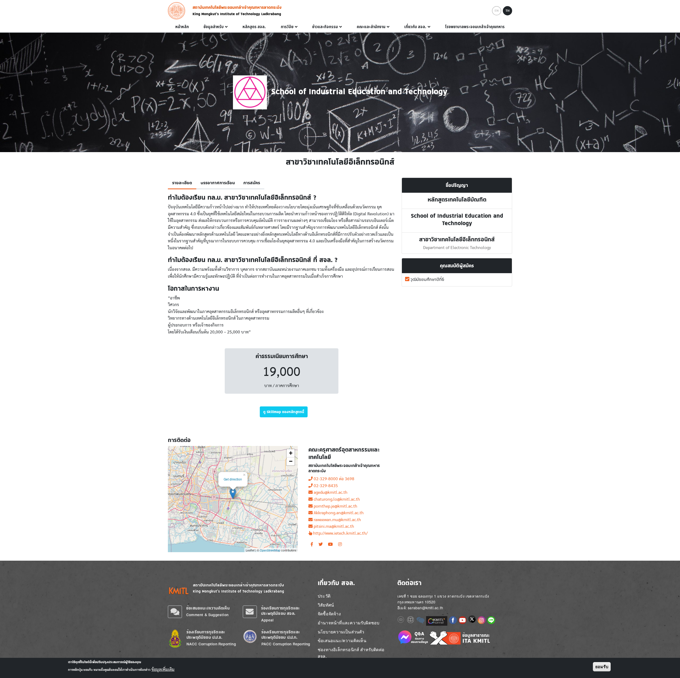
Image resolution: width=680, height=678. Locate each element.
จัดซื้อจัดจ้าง (329, 614)
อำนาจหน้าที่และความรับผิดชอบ (348, 623)
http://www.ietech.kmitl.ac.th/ (340, 533)
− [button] (290, 461)
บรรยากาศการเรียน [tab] (218, 183)
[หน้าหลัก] (178, 10)
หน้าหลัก (182, 27)
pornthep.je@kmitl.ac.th (335, 506)
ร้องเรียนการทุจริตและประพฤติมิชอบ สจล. (280, 611)
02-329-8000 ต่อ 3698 (334, 479)
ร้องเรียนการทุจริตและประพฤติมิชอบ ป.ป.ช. (205, 634)
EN (497, 10)
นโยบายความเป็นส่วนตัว (341, 632)
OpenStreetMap (270, 550)
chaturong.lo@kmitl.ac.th (337, 499)
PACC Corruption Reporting (285, 643)
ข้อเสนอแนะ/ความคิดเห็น (208, 608)
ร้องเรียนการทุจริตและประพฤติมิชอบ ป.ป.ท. (280, 634)
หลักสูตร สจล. (254, 27)
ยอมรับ (601, 666)
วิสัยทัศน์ (326, 605)
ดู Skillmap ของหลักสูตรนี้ (283, 411)
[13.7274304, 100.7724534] (233, 493)
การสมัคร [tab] (251, 183)
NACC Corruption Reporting (211, 643)
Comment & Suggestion (207, 614)
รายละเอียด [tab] (182, 183)
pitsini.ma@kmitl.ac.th (334, 526)
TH (507, 10)
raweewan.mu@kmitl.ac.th (337, 520)
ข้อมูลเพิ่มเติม (163, 669)
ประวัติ (324, 596)
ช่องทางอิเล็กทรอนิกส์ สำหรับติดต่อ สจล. (351, 652)
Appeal (267, 620)
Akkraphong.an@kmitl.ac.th (339, 513)
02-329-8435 (326, 486)
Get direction (233, 479)
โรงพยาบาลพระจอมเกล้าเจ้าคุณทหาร (475, 27)
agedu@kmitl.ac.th (330, 492)
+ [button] (290, 453)
